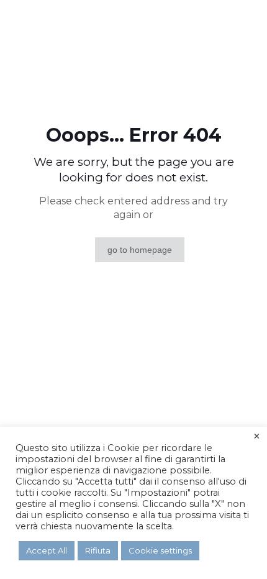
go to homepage (139, 250)
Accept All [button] (46, 550)
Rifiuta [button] (98, 550)
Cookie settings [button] (160, 550)
